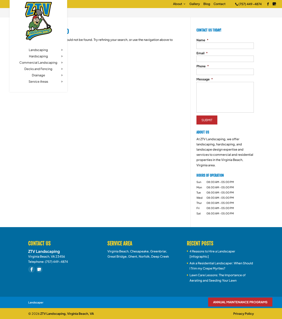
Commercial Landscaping (38, 62)
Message (204, 79)
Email (202, 53)
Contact (219, 4)
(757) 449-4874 (250, 4)
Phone (202, 66)
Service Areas (38, 81)
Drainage (38, 75)
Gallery (194, 4)
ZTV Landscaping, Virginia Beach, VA (67, 314)
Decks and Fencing (38, 69)
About (177, 4)
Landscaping (38, 50)
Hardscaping (38, 56)
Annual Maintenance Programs (240, 302)
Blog (206, 4)
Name (202, 40)
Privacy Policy (243, 314)
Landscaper (35, 302)
